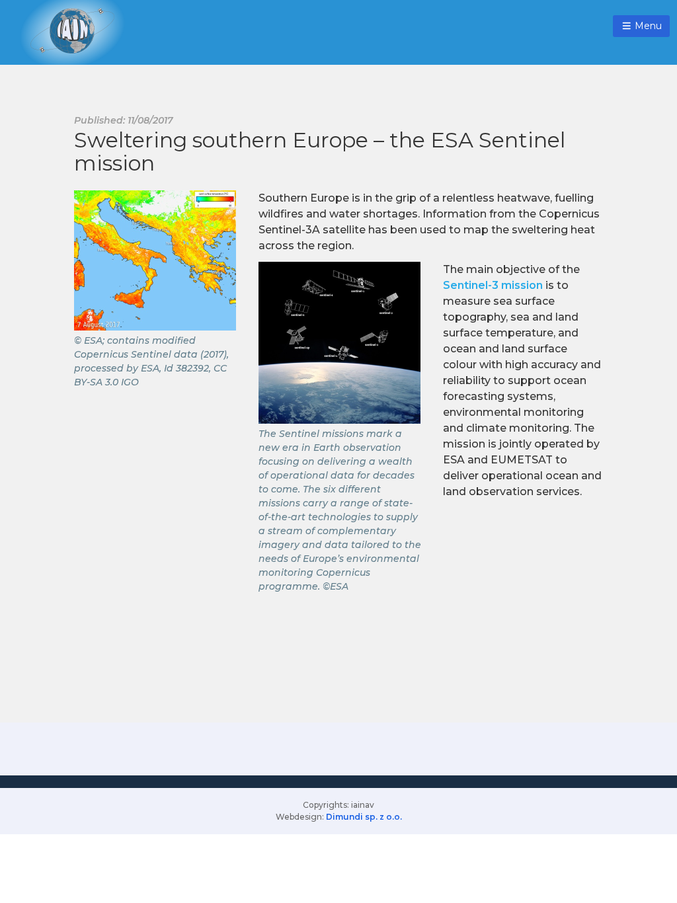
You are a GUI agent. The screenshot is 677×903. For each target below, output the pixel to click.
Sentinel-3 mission (493, 285)
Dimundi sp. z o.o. (364, 817)
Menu (647, 26)
